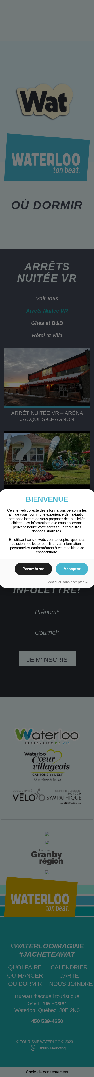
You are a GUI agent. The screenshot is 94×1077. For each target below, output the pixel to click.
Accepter (72, 569)
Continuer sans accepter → (67, 582)
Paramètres (33, 569)
